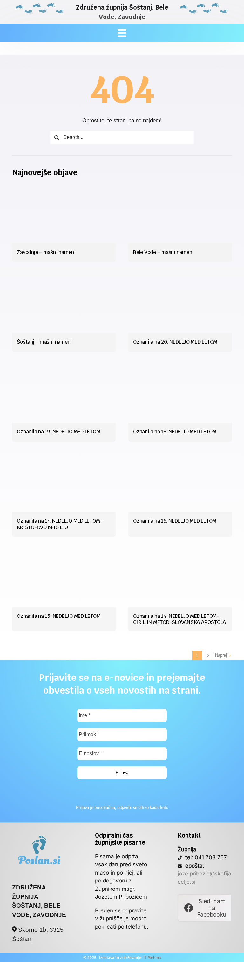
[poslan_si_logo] (39, 835)
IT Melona (152, 957)
